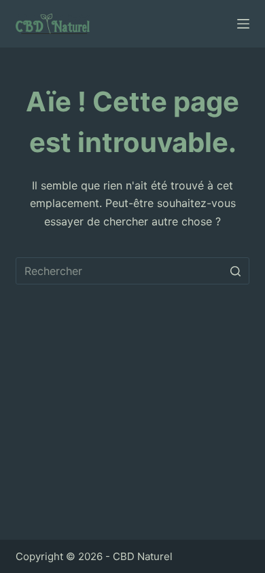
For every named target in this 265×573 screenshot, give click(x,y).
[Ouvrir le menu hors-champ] (243, 24)
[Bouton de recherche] (235, 270)
